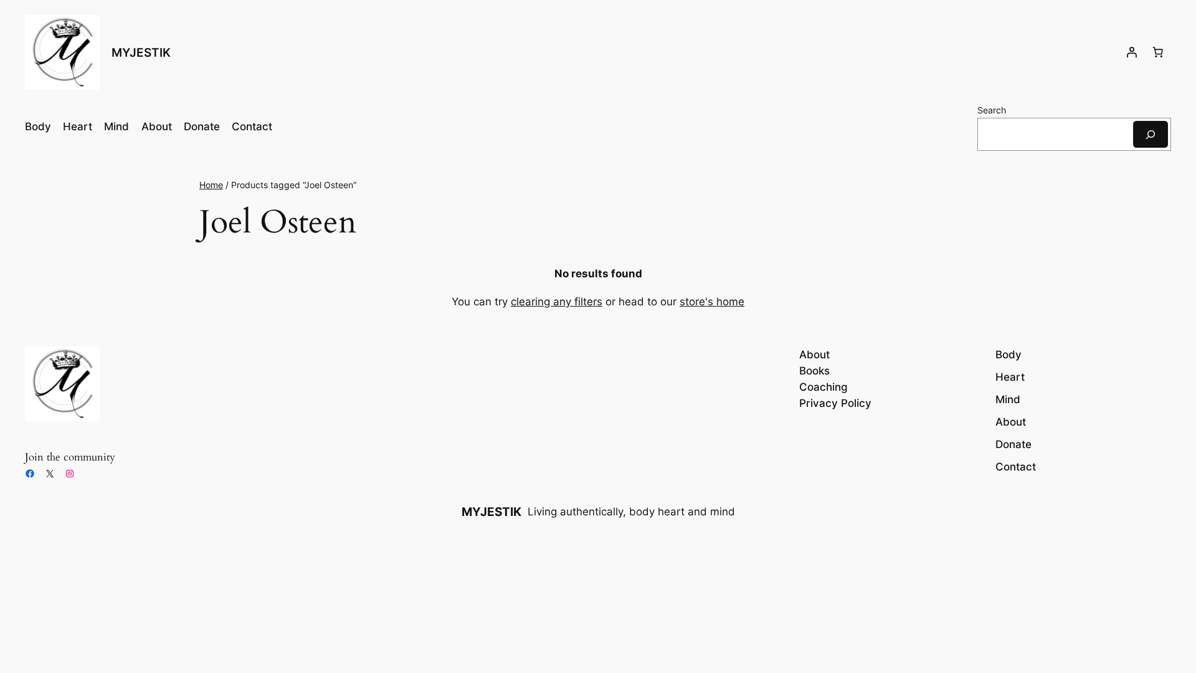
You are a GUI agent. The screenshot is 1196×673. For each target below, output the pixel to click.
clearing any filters (556, 301)
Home (211, 184)
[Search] (1150, 134)
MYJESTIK (141, 52)
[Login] (1132, 52)
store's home (712, 301)
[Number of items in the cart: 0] (1158, 52)
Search (991, 110)
